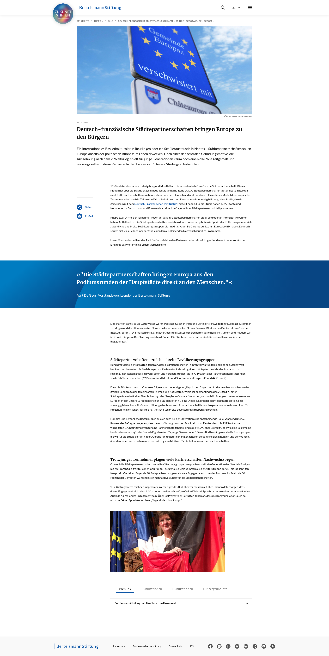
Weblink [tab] (125, 589)
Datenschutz (175, 646)
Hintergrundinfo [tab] (215, 589)
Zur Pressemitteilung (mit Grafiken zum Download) (145, 602)
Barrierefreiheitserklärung (147, 646)
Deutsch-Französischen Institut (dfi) (156, 203)
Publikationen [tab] (152, 589)
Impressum (119, 646)
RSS (191, 646)
